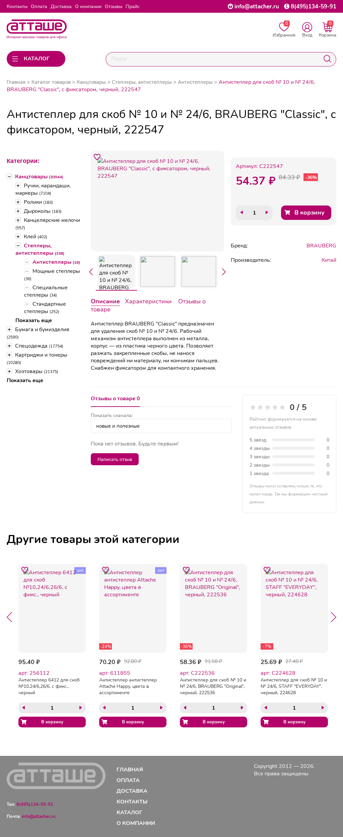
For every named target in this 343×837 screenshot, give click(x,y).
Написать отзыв (114, 459)
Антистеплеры (56, 262)
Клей (35, 236)
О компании (88, 6)
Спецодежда (39, 346)
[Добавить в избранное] (97, 157)
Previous (90, 271)
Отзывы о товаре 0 (115, 398)
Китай (329, 260)
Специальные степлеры (46, 291)
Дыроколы (43, 211)
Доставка (61, 6)
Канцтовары (39, 176)
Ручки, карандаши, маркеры (43, 189)
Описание (105, 301)
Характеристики (148, 301)
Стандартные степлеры (45, 307)
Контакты (17, 6)
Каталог (129, 812)
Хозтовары (36, 371)
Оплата (39, 6)
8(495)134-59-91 (313, 6)
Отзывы (113, 6)
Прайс (133, 6)
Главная (16, 82)
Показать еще (33, 320)
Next (224, 271)
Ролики (38, 202)
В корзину (309, 212)
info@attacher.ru (256, 6)
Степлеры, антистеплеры (39, 249)
